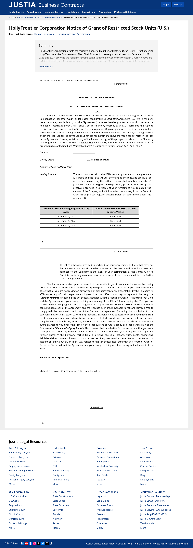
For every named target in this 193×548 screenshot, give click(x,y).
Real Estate (102, 475)
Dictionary (145, 452)
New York (58, 518)
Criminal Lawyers (18, 461)
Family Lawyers (17, 475)
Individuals (59, 448)
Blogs (143, 475)
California (58, 509)
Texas (56, 523)
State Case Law (61, 505)
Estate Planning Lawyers (22, 470)
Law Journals (147, 470)
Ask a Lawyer (34, 12)
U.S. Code (14, 500)
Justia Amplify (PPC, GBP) (153, 514)
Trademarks (102, 518)
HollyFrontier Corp (53, 17)
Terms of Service (142, 544)
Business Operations (107, 457)
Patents (100, 514)
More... (12, 484)
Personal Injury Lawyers (21, 479)
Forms (20, 17)
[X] (47, 543)
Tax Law (100, 479)
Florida (56, 514)
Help (130, 544)
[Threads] (38, 543)
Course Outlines (148, 466)
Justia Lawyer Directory (152, 500)
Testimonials (147, 523)
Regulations (15, 505)
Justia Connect (93, 544)
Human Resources (44, 34)
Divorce (57, 461)
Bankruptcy (59, 452)
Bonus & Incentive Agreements (73, 34)
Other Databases (107, 492)
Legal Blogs (102, 500)
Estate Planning (61, 470)
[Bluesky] (43, 543)
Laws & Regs (89, 12)
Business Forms (104, 505)
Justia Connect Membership (155, 496)
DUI (55, 466)
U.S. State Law (62, 492)
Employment (103, 461)
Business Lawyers (18, 457)
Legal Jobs (102, 496)
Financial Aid (146, 461)
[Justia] (22, 4)
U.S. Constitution (18, 496)
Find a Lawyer (16, 12)
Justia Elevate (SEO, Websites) (156, 509)
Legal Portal (108, 544)
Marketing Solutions (125, 12)
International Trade (106, 470)
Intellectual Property (107, 466)
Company (121, 544)
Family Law (58, 475)
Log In (166, 5)
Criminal (57, 457)
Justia (11, 17)
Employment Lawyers (20, 466)
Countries (101, 523)
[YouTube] (26, 543)
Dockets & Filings (18, 523)
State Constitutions (63, 496)
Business (101, 448)
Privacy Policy (159, 544)
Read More (45, 66)
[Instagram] (34, 543)
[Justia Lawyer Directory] (51, 543)
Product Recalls (104, 509)
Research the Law (53, 12)
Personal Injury (61, 479)
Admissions (146, 457)
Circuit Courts (16, 514)
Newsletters (105, 12)
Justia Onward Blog (150, 518)
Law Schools (72, 12)
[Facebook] (30, 543)
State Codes (59, 500)
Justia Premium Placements (154, 505)
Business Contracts (34, 17)
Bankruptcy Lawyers (20, 452)
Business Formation (107, 452)
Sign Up (178, 5)
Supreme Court (17, 509)
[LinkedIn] (22, 543)
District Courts (16, 518)
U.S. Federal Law (19, 492)
